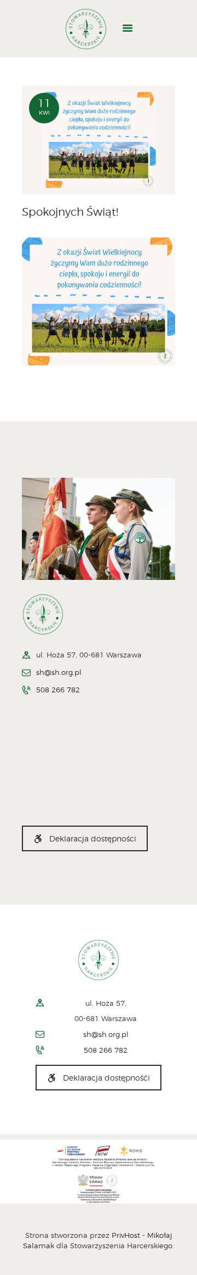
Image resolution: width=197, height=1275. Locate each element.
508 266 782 (58, 689)
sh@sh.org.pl (59, 672)
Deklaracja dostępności (92, 838)
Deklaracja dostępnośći (106, 1077)
